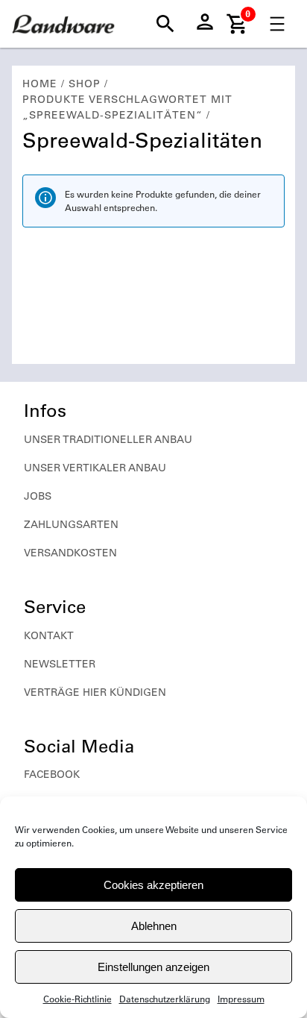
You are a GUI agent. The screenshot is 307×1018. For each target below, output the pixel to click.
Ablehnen (154, 926)
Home (39, 83)
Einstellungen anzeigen (153, 967)
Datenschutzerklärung (164, 999)
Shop (85, 83)
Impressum (241, 999)
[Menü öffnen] (277, 24)
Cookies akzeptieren (153, 885)
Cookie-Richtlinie (77, 999)
